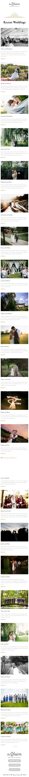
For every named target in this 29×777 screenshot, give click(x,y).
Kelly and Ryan (5, 346)
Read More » (3, 58)
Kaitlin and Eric (5, 445)
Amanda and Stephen (6, 116)
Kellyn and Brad (5, 412)
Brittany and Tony (6, 710)
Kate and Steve (5, 644)
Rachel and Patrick (6, 83)
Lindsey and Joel (5, 576)
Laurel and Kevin (5, 281)
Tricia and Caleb (5, 611)
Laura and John (5, 478)
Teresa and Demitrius (6, 49)
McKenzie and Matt (6, 182)
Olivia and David (5, 677)
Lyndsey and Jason (6, 736)
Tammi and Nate (5, 149)
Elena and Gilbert (5, 248)
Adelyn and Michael (6, 313)
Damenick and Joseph (6, 215)
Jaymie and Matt (5, 544)
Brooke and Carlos (6, 511)
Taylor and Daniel (6, 379)
